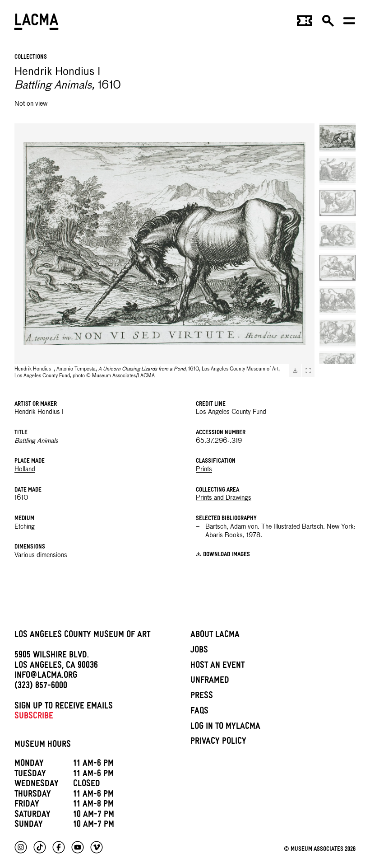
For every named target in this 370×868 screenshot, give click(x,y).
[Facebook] (58, 847)
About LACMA (215, 636)
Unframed (209, 681)
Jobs (199, 651)
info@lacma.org (45, 676)
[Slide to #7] (337, 333)
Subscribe (33, 717)
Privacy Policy (218, 742)
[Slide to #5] (337, 267)
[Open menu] (349, 23)
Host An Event (217, 666)
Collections (30, 57)
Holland (24, 469)
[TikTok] (39, 847)
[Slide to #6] (337, 300)
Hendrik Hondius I (39, 412)
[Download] (295, 370)
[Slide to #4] (337, 235)
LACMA (36, 23)
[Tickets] (304, 23)
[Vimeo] (96, 847)
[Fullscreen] (308, 370)
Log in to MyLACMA (225, 727)
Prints (204, 469)
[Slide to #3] (337, 202)
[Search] (328, 23)
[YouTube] (77, 847)
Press (201, 697)
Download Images (226, 555)
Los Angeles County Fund (231, 412)
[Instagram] (20, 847)
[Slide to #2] (337, 170)
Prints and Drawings (223, 498)
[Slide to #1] (337, 137)
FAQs (199, 712)
